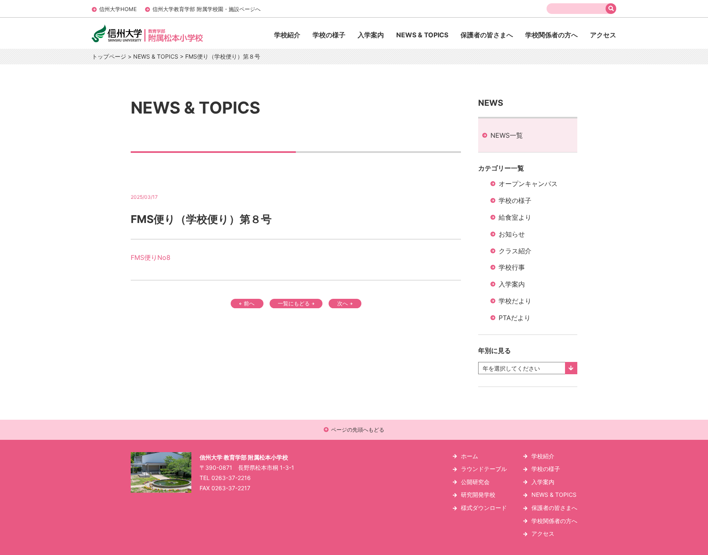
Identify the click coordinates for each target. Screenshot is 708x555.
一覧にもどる (294, 303)
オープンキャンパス (528, 184)
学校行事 (512, 267)
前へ (249, 303)
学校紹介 (287, 35)
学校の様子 (329, 35)
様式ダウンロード (484, 507)
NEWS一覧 (506, 135)
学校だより (515, 301)
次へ (342, 303)
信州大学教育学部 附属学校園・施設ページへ (206, 9)
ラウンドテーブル (484, 468)
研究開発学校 (478, 494)
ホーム (469, 456)
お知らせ (512, 234)
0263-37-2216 (231, 477)
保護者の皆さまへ (487, 35)
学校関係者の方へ (551, 35)
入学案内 (371, 35)
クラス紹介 (515, 251)
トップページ (109, 56)
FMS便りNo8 (150, 257)
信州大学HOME (118, 9)
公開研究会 (475, 481)
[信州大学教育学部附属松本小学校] (165, 41)
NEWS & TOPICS (422, 35)
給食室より (515, 217)
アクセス (603, 35)
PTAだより (515, 318)
